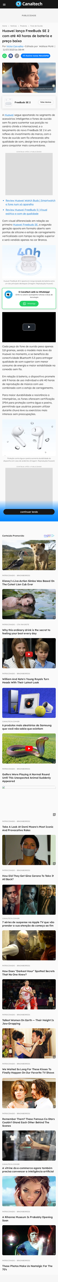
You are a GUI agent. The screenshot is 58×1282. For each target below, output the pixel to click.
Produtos (23, 26)
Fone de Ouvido (36, 26)
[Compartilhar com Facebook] (10, 56)
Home (4, 26)
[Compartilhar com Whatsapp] (4, 56)
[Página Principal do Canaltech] (29, 5)
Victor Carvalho (14, 46)
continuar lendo (29, 511)
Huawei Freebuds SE (25, 224)
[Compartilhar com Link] (17, 56)
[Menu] (4, 4)
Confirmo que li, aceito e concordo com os (30, 60)
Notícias (13, 26)
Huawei (9, 115)
